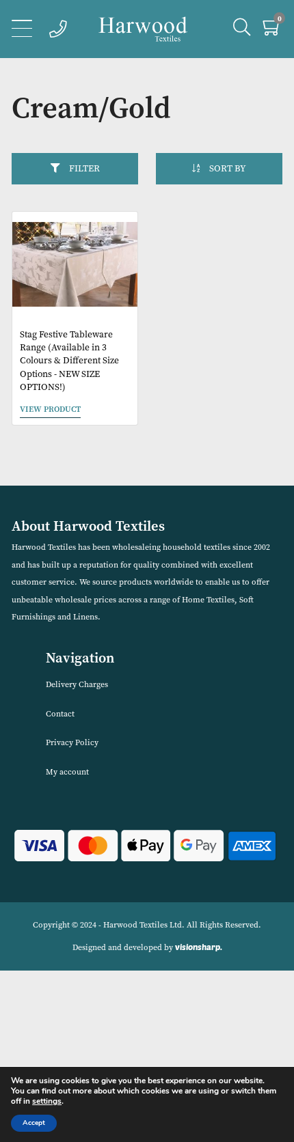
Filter (84, 168)
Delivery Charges (77, 684)
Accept (34, 1122)
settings (47, 1101)
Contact (60, 713)
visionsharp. (198, 946)
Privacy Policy (72, 742)
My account (67, 771)
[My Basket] (272, 30)
